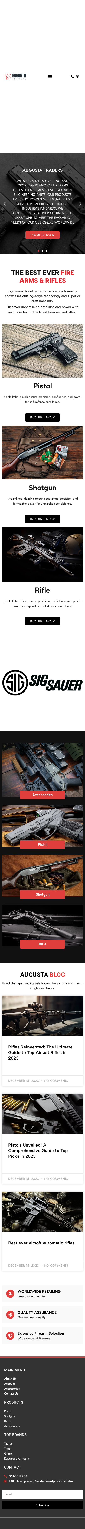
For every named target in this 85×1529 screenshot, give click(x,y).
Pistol (42, 844)
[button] (49, 76)
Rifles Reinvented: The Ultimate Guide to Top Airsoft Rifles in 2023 (40, 1052)
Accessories (42, 795)
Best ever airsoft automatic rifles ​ (42, 1242)
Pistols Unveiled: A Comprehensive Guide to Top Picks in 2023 (38, 1150)
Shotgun (43, 894)
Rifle (42, 944)
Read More (15, 1069)
